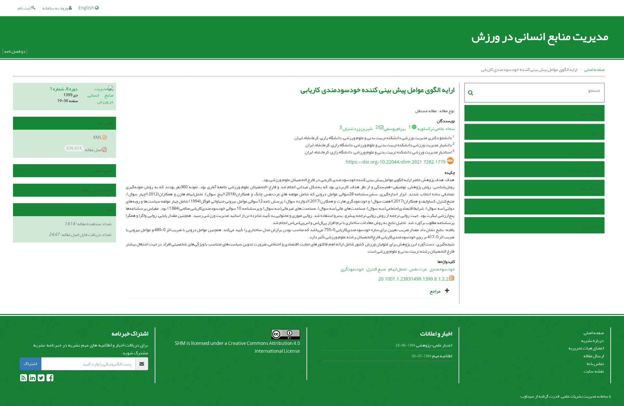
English (86, 8)
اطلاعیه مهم (442, 355)
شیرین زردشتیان (358, 128)
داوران (593, 207)
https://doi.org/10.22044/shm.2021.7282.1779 (396, 162)
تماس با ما (590, 226)
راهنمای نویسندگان (582, 170)
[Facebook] (49, 379)
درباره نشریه (592, 340)
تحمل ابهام (397, 269)
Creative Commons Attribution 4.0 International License (264, 347)
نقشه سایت (594, 371)
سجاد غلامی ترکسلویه (436, 128)
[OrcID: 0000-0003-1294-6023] (414, 127)
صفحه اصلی (594, 69)
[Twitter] (40, 379)
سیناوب (527, 396)
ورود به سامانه (55, 8)
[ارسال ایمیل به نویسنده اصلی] (381, 127)
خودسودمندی (442, 269)
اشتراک (30, 363)
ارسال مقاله (588, 188)
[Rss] (24, 379)
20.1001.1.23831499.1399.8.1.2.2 (413, 279)
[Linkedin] (32, 379)
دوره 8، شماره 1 (64, 89)
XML (98, 137)
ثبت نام (24, 8)
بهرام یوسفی (395, 128)
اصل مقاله (85, 149)
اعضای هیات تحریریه (586, 348)
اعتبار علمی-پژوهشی (434, 345)
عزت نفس (418, 269)
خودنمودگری (352, 269)
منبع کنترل (376, 269)
